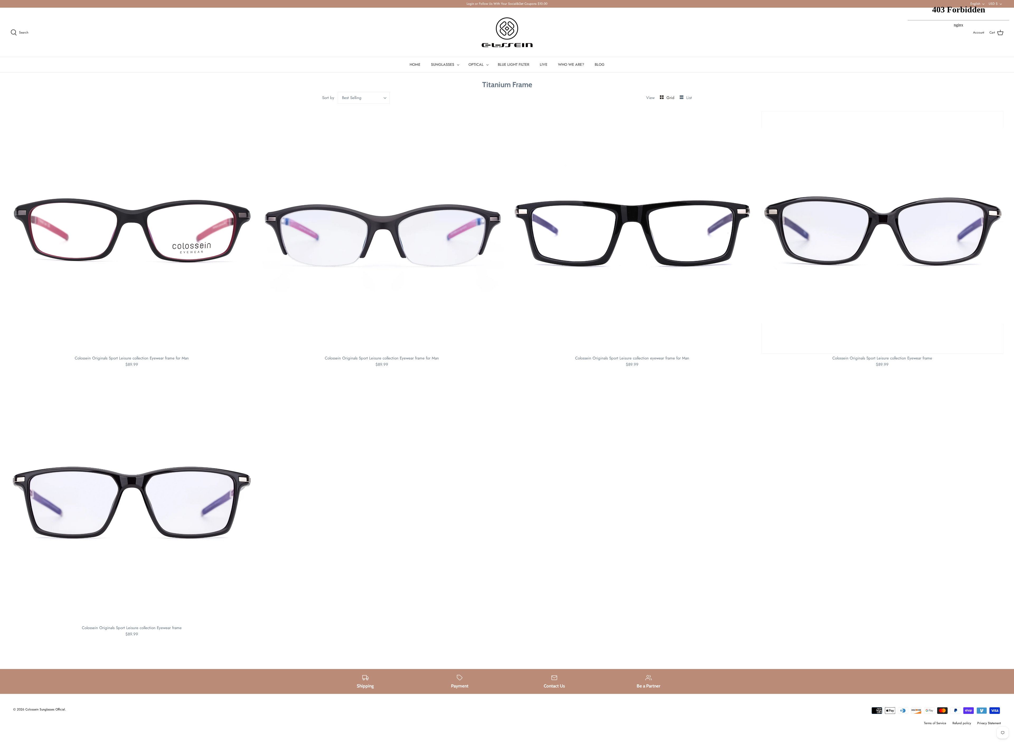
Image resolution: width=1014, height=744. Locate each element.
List (689, 98)
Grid (671, 98)
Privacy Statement (989, 723)
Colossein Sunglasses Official (45, 709)
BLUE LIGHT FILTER (513, 64)
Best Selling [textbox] (352, 98)
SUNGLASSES (442, 64)
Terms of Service (935, 723)
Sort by (328, 98)
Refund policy (961, 723)
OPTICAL (475, 64)
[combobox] (364, 98)
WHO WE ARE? (571, 64)
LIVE (543, 64)
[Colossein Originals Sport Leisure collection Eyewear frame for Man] (132, 232)
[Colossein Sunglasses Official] (507, 32)
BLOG (599, 64)
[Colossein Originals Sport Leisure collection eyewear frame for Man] (632, 232)
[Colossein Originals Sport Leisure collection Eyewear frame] (882, 232)
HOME (415, 64)
